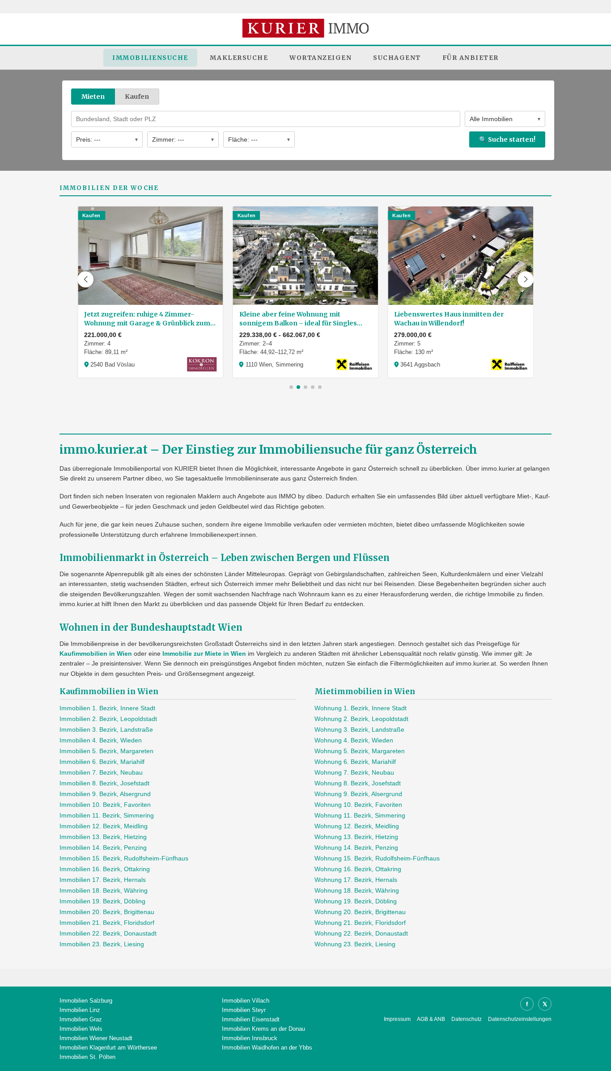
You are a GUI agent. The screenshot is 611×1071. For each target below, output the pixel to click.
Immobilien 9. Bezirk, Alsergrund (105, 793)
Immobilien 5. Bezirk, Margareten (106, 751)
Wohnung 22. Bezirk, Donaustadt (361, 933)
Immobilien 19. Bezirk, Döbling (102, 901)
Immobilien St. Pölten (87, 1057)
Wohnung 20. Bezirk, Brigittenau (360, 911)
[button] (85, 279)
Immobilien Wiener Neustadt (95, 1038)
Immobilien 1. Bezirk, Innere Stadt (107, 708)
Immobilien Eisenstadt (251, 1019)
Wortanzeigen (320, 58)
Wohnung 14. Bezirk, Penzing (356, 847)
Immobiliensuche (150, 58)
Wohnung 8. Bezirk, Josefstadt (357, 783)
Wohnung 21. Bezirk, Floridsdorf (360, 922)
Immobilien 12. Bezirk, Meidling (103, 826)
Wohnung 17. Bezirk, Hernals (355, 879)
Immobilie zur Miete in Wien (204, 653)
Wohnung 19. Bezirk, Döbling (355, 901)
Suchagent (397, 58)
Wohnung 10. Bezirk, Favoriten (358, 804)
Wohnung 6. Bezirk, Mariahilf (355, 761)
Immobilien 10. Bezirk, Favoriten (105, 804)
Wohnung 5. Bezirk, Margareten (359, 751)
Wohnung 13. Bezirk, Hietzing (356, 836)
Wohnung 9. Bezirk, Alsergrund (358, 793)
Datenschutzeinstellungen (520, 1019)
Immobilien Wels (80, 1028)
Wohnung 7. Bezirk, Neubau (354, 772)
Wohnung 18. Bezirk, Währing (356, 890)
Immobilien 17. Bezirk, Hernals (102, 879)
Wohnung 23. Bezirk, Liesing (354, 944)
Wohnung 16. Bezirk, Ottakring (357, 869)
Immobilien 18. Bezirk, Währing (103, 890)
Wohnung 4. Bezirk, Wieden (353, 740)
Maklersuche (239, 58)
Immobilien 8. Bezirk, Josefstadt (104, 783)
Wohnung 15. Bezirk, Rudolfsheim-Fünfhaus (377, 858)
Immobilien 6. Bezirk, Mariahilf (101, 761)
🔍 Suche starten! (507, 139)
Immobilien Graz (80, 1019)
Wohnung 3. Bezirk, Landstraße (359, 729)
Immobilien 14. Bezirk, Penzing (103, 847)
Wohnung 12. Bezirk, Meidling (356, 826)
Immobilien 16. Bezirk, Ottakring (104, 869)
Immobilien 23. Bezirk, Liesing (101, 944)
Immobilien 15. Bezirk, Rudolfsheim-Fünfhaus (123, 858)
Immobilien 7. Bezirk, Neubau (101, 772)
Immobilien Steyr (244, 1010)
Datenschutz (466, 1019)
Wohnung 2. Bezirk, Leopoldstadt (361, 718)
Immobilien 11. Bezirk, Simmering (106, 815)
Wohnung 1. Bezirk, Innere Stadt (360, 708)
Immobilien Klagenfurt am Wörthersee (108, 1047)
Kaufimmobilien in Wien (95, 653)
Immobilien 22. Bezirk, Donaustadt (108, 933)
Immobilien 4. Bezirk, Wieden (100, 740)
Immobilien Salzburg (85, 1000)
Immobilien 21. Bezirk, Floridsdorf (106, 922)
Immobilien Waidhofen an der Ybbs (267, 1047)
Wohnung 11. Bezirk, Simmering (359, 815)
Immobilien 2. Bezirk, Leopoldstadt (108, 718)
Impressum (397, 1019)
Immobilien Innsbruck (249, 1038)
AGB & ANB (431, 1019)
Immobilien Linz (79, 1010)
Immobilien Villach (245, 1000)
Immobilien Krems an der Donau (263, 1028)
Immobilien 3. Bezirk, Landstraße (106, 729)
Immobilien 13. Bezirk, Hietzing (103, 836)
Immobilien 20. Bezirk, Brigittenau (106, 911)
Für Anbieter (470, 58)
